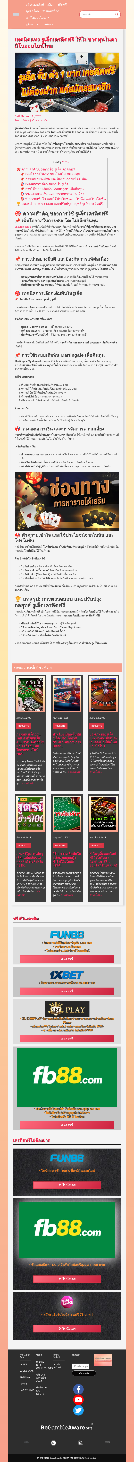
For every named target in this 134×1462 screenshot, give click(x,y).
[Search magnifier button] (117, 14)
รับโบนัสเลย (67, 1185)
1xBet (23, 1364)
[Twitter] (78, 1410)
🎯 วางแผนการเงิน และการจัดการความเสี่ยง (52, 194)
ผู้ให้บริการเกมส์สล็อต (39, 24)
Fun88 (23, 1384)
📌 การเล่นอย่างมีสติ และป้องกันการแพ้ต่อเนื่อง (54, 179)
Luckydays (27, 1371)
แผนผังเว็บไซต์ (57, 1366)
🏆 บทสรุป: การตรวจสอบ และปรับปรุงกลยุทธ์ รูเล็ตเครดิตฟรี (60, 204)
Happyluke (27, 1390)
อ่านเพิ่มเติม (28, 783)
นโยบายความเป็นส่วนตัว (41, 1378)
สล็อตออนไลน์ (35, 4)
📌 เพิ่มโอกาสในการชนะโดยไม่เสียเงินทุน (50, 174)
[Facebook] (78, 1389)
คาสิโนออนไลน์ (36, 17)
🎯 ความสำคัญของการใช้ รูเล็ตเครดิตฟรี (46, 169)
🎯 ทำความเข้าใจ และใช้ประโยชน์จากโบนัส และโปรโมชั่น (63, 199)
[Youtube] (78, 1399)
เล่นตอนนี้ (67, 959)
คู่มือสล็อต (32, 11)
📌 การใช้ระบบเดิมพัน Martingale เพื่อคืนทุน (52, 189)
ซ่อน (65, 162)
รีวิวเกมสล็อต (50, 11)
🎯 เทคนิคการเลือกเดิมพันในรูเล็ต (44, 184)
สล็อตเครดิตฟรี (57, 4)
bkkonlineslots (23, 226)
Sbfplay (25, 1377)
